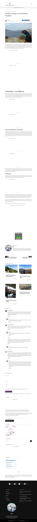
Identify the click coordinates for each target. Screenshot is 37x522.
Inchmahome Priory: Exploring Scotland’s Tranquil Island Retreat (25, 498)
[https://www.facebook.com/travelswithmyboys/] (6, 421)
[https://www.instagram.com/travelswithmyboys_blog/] (13, 421)
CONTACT (7, 495)
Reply (10, 322)
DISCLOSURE (7, 498)
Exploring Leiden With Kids (23, 496)
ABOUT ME (7, 491)
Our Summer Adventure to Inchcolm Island (25, 494)
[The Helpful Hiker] (18, 233)
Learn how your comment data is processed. (24, 393)
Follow (19, 471)
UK (15, 11)
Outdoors (10, 11)
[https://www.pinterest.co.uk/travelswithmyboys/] (11, 421)
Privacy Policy (8, 500)
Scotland (13, 11)
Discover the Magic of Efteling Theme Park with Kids (25, 492)
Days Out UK (6, 11)
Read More (14, 278)
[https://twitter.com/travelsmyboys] (8, 421)
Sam (13, 246)
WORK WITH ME (8, 493)
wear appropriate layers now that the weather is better (22, 197)
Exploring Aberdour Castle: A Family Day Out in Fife (26, 501)
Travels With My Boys (16, 520)
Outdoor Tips (7, 274)
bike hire (21, 131)
